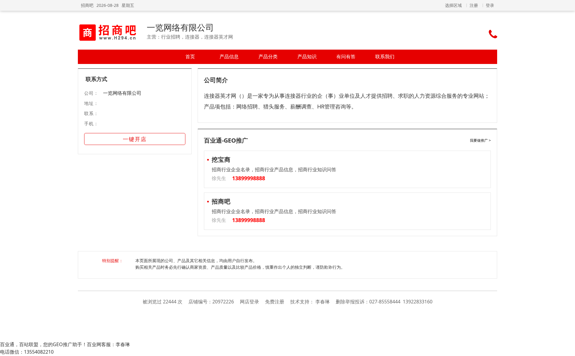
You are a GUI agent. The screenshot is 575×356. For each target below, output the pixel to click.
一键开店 (135, 139)
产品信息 (229, 56)
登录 (490, 5)
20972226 (223, 301)
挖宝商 (221, 159)
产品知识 (307, 56)
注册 (474, 5)
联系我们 (384, 56)
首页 (190, 56)
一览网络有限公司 (180, 27)
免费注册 (274, 301)
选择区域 (453, 5)
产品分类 (268, 56)
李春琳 (322, 301)
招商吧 (87, 5)
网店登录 (249, 301)
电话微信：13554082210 (27, 352)
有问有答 (345, 56)
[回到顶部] (567, 348)
